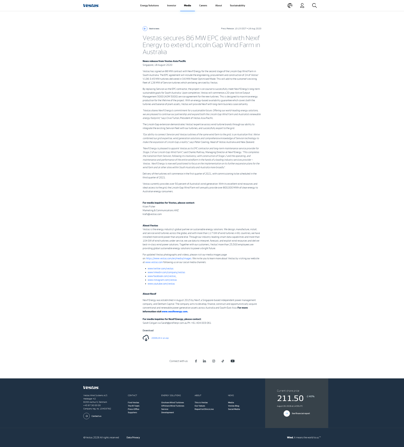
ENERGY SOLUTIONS (171, 395)
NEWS (231, 395)
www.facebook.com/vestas (162, 276)
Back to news (154, 29)
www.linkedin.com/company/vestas (166, 272)
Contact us (96, 416)
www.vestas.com (154, 262)
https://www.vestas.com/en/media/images (168, 258)
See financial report (301, 413)
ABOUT (198, 395)
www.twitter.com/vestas (160, 268)
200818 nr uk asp (160, 338)
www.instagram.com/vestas (162, 280)
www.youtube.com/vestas (161, 283)
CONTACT (132, 395)
